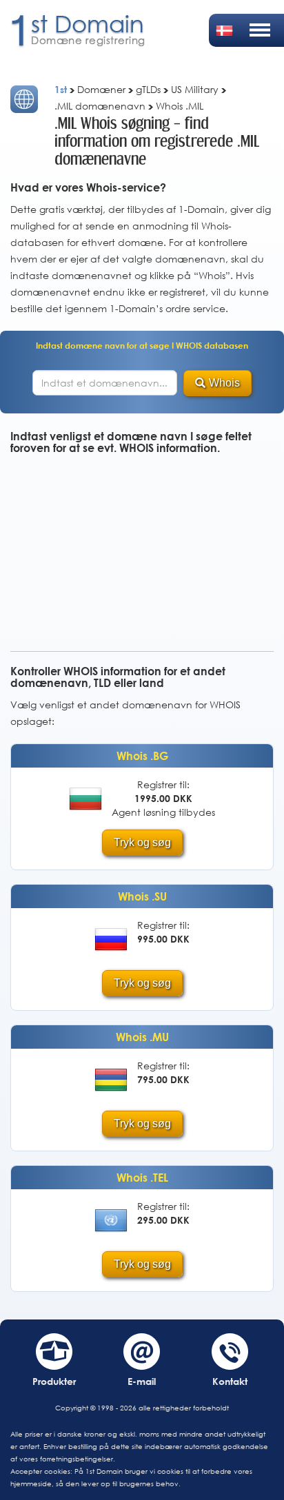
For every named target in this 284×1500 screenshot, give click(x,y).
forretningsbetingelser (76, 1459)
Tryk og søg (142, 842)
